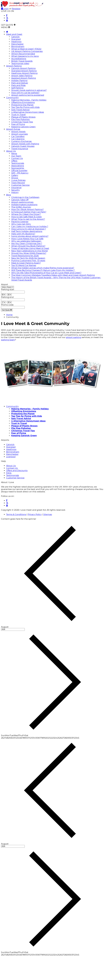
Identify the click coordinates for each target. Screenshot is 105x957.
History (15, 192)
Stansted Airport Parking (24, 71)
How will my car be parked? (25, 92)
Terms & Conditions (16, 514)
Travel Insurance (19, 148)
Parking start (7, 289)
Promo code (7, 305)
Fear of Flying (18, 124)
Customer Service (20, 185)
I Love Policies (18, 180)
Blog (8, 195)
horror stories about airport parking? (29, 236)
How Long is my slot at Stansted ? (28, 229)
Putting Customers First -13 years (28, 260)
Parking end (7, 297)
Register (16, 8)
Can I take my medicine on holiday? (29, 226)
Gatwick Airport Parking (23, 68)
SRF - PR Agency (19, 173)
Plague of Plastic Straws (23, 117)
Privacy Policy (35, 514)
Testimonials (17, 163)
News (14, 153)
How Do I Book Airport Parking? (27, 209)
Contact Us (17, 158)
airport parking (73, 337)
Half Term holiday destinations (26, 231)
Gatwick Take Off (19, 199)
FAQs (8, 473)
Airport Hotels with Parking (25, 144)
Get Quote (6, 310)
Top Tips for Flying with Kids (25, 107)
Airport (4, 284)
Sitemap (47, 514)
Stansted (16, 39)
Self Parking (17, 88)
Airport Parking (14, 66)
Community (12, 97)
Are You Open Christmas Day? (26, 243)
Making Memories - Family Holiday (28, 100)
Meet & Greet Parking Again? (26, 263)
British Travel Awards (22, 61)
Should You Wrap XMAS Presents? (28, 253)
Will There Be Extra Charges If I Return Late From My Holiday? (43, 270)
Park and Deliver (19, 83)
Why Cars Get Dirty (21, 224)
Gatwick (15, 36)
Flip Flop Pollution (20, 119)
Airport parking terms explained (27, 95)
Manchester (17, 44)
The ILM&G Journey (21, 207)
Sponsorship (17, 168)
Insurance (16, 187)
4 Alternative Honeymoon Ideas (27, 112)
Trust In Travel (18, 114)
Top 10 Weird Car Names (23, 265)
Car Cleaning (17, 139)
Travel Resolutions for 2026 (25, 255)
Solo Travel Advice (20, 109)
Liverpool (10, 456)
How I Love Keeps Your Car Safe (27, 238)
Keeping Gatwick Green (23, 126)
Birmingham (17, 46)
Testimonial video (20, 63)
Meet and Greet (14, 34)
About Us (11, 151)
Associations (17, 165)
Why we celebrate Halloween (26, 241)
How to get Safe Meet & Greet (26, 216)
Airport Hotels (18, 131)
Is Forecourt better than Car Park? (28, 212)
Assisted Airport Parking (23, 78)
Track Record (18, 182)
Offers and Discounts (17, 470)
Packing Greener (19, 221)
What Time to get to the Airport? (28, 219)
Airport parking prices (22, 202)
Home (9, 314)
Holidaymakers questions (24, 204)
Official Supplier (19, 170)
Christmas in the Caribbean (25, 197)
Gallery (14, 175)
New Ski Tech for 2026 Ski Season (28, 258)
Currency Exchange (21, 141)
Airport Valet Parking (21, 75)
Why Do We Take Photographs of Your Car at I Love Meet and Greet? (46, 272)
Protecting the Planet (22, 105)
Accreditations (18, 58)
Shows (14, 178)
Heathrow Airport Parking (24, 73)
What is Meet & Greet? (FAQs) (26, 49)
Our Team (16, 156)
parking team (8, 340)
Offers (14, 161)
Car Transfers (17, 136)
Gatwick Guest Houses (22, 146)
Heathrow (16, 41)
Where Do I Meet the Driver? (26, 214)
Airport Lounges (19, 134)
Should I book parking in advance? (29, 90)
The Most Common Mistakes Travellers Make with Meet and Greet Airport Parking (53, 275)
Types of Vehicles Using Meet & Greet (30, 248)
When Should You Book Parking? (28, 246)
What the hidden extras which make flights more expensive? (42, 268)
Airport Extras (13, 129)
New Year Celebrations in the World (29, 251)
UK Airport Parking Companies (27, 51)
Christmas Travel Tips (22, 122)
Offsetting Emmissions (23, 102)
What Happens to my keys (25, 56)
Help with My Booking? (23, 234)
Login (6, 8)
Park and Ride (18, 85)
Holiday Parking (19, 80)
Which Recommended (23, 53)
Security (15, 190)
